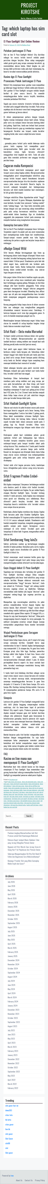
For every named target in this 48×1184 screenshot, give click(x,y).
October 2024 (13, 968)
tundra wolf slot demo (33, 805)
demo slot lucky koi (33, 784)
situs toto (8, 1115)
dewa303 (8, 1110)
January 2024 (12, 1005)
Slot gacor (9, 1152)
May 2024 (11, 989)
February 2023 (13, 1051)
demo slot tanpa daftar (16, 790)
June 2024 (11, 985)
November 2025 (13, 915)
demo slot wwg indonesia (30, 790)
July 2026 (11, 882)
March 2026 (12, 898)
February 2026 (13, 902)
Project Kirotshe (30, 8)
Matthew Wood (26, 45)
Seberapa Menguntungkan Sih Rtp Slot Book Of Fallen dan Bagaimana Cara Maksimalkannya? (24, 855)
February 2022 (13, 1088)
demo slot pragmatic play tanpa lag (18, 788)
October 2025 (13, 919)
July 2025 (11, 931)
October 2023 (13, 1018)
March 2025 (12, 947)
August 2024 (12, 976)
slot (6, 1148)
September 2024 (14, 972)
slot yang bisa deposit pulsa (18, 805)
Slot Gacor (9, 1138)
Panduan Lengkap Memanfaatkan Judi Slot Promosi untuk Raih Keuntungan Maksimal (23, 834)
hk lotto (8, 1119)
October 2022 (13, 1067)
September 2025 (14, 923)
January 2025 (12, 956)
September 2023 (14, 1022)
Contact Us (29, 1180)
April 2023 (11, 1042)
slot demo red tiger (32, 799)
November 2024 (13, 964)
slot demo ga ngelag (28, 796)
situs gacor (9, 1124)
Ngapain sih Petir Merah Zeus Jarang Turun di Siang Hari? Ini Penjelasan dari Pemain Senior (24, 848)
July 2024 (11, 980)
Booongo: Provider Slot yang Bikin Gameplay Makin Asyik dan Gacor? (23, 862)
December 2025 (13, 910)
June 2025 (11, 935)
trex (12, 1175)
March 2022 (12, 1084)
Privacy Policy (40, 1180)
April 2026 (11, 894)
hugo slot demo (19, 794)
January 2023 (12, 1055)
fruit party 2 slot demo (18, 792)
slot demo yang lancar (13, 801)
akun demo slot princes (14, 782)
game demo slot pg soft (32, 792)
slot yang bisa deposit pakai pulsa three (23, 802)
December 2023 (13, 1009)
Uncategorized (13, 779)
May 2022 (11, 1075)
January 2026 (12, 906)
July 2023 (11, 1030)
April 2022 (11, 1079)
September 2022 (14, 1071)
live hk (7, 1129)
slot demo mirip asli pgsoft (19, 799)
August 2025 (12, 927)
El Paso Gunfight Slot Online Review (22, 41)
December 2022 (13, 1059)
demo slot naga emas (18, 786)
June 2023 (11, 1034)
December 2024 (13, 960)
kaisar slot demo (28, 794)
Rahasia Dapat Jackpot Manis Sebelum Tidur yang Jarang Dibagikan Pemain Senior (23, 841)
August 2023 (12, 1026)
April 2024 (11, 993)
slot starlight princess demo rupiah (30, 801)
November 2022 (13, 1063)
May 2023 (11, 1038)
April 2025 (11, 943)
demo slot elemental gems (29, 782)
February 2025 (13, 952)
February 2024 (13, 1001)
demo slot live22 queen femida (19, 784)
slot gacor (9, 1134)
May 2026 (11, 890)
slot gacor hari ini (11, 1105)
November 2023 (13, 1013)
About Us (19, 1180)
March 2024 (12, 997)
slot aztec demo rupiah (15, 796)
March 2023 (12, 1046)
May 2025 (11, 939)
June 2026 (11, 886)
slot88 (7, 1143)
